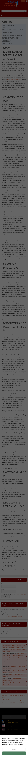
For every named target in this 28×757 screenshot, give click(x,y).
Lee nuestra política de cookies (16, 744)
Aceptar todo (14, 753)
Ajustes (14, 749)
